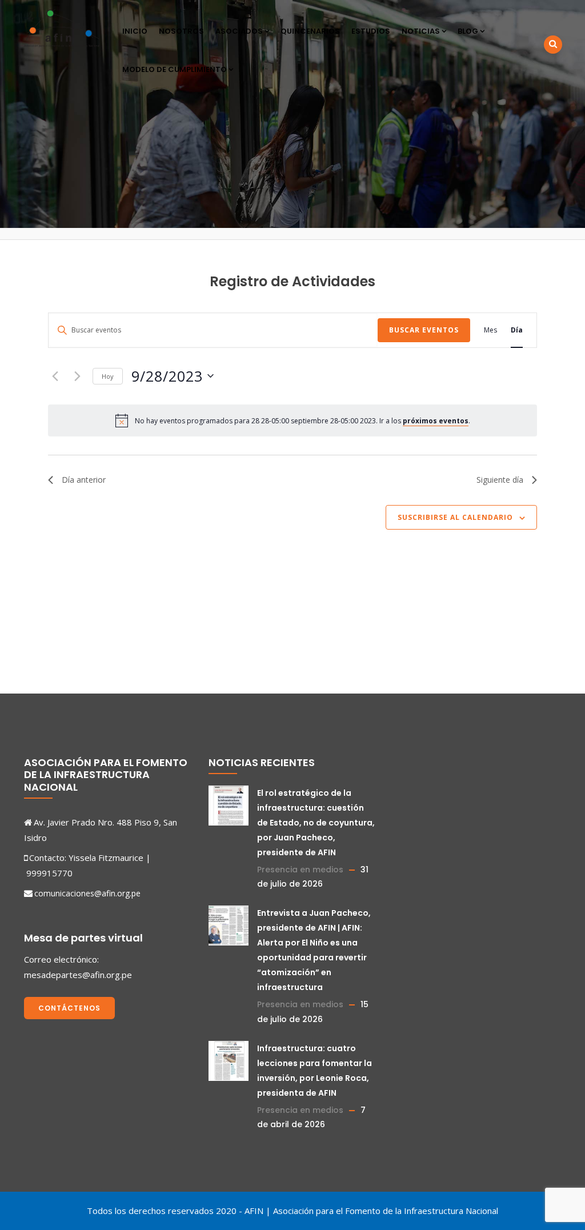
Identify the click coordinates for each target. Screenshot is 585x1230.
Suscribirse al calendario (455, 517)
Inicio (134, 31)
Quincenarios (310, 31)
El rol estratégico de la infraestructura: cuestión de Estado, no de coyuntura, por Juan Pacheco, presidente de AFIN (316, 822)
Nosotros (181, 31)
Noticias (421, 31)
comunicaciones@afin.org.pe (87, 893)
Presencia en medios (300, 869)
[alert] (302, 420)
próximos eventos (435, 421)
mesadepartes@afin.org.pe (78, 974)
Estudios (370, 31)
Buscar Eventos (424, 330)
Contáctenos (69, 1008)
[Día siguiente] (77, 376)
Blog (468, 31)
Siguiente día (499, 479)
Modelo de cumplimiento (174, 69)
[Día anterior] (55, 376)
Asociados (239, 31)
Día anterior (84, 479)
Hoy (108, 376)
